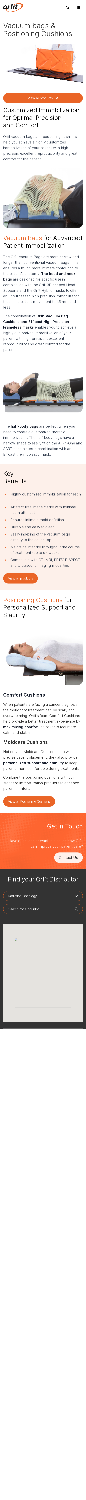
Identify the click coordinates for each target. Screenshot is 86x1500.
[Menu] (79, 8)
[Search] (68, 8)
